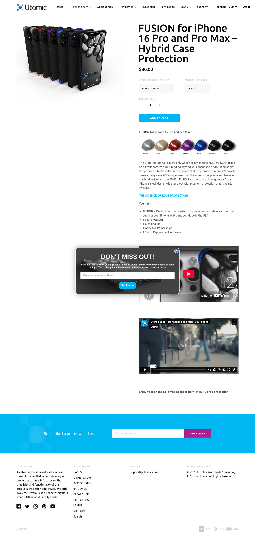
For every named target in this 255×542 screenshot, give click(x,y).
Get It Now (127, 285)
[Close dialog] (176, 250)
